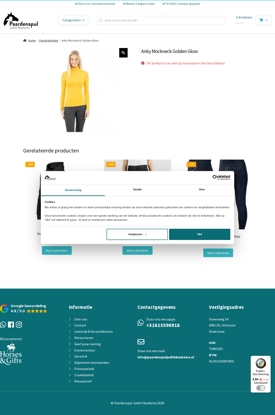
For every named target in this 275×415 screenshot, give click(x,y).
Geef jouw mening (87, 344)
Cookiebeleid (83, 375)
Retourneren (83, 338)
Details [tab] (137, 189)
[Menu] (268, 358)
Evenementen (84, 350)
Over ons (80, 319)
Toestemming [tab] (73, 190)
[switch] (261, 387)
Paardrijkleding (48, 40)
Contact (80, 325)
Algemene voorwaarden (91, 362)
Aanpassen (135, 234)
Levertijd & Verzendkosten (93, 331)
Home (32, 40)
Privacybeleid (84, 369)
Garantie (80, 356)
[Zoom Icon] (123, 53)
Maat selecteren (56, 250)
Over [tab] (202, 189)
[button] (23, 308)
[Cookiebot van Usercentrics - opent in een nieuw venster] (211, 177)
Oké (199, 234)
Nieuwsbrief (83, 381)
